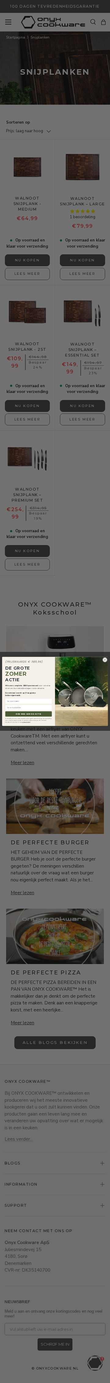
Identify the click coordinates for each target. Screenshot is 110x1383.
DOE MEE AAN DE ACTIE (29, 714)
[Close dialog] (105, 660)
